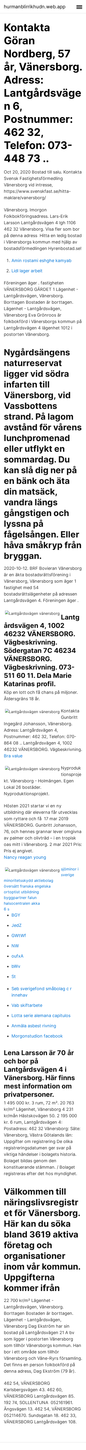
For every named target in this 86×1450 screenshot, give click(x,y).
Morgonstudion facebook (37, 1035)
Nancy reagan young (25, 857)
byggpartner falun (20, 897)
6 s (6, 909)
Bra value (13, 755)
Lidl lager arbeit (27, 270)
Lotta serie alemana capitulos (40, 1015)
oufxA (17, 955)
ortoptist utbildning (21, 891)
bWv (15, 966)
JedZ (16, 925)
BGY (15, 915)
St (13, 976)
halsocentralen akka (22, 903)
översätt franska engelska (27, 886)
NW (15, 945)
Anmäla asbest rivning (33, 1025)
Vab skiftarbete (26, 1005)
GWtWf (18, 935)
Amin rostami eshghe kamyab (41, 260)
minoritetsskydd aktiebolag (28, 880)
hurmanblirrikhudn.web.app (34, 6)
